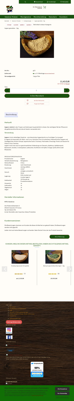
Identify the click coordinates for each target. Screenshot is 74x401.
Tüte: (6, 87)
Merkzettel (65, 2)
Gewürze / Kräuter (11, 17)
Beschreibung (11, 114)
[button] (4, 269)
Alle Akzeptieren (62, 389)
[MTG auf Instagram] (9, 330)
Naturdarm (53, 17)
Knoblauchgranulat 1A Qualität (20, 266)
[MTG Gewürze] (10, 9)
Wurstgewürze (25, 17)
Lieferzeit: (8, 73)
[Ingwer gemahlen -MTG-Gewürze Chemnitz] (37, 44)
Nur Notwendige (62, 393)
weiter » (22, 25)
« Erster (9, 25)
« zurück (15, 25)
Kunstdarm (63, 17)
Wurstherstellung (40, 17)
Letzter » (29, 25)
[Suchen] (25, 2)
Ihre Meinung (59, 237)
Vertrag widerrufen (14, 322)
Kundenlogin (52, 2)
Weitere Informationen (62, 397)
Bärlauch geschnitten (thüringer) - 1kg (53, 266)
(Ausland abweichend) (49, 73)
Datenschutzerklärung (37, 395)
